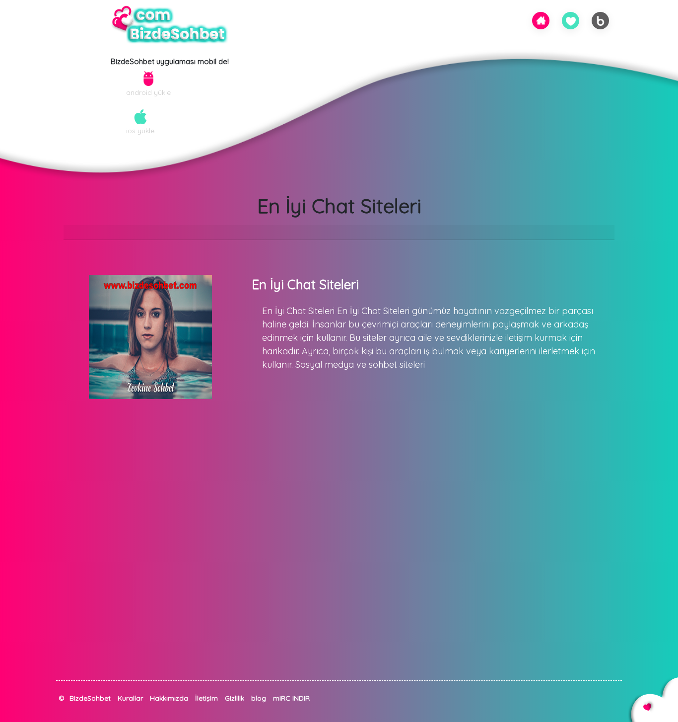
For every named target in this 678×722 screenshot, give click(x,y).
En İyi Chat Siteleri (305, 284)
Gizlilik (234, 698)
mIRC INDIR (291, 698)
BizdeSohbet (90, 698)
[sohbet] (541, 19)
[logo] (170, 25)
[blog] (601, 20)
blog (258, 698)
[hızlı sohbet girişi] (61, 708)
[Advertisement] (298, 610)
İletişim (206, 698)
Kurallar (130, 698)
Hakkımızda (169, 698)
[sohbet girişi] (571, 20)
